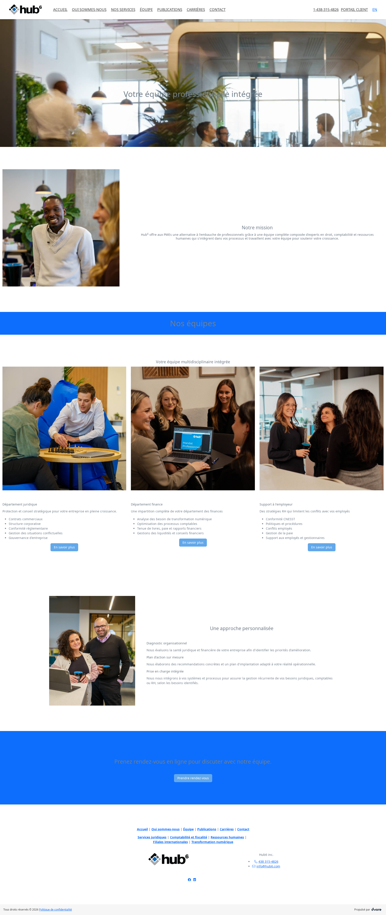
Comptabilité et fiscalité (188, 837)
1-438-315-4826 (326, 9)
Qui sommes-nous (165, 829)
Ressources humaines (227, 837)
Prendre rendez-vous (193, 778)
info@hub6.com (268, 866)
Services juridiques (152, 837)
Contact (243, 829)
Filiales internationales (170, 842)
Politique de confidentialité (55, 909)
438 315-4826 (268, 861)
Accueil (142, 829)
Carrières (227, 829)
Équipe (188, 829)
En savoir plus (64, 547)
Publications (206, 829)
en (374, 9)
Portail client (354, 9)
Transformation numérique (212, 842)
